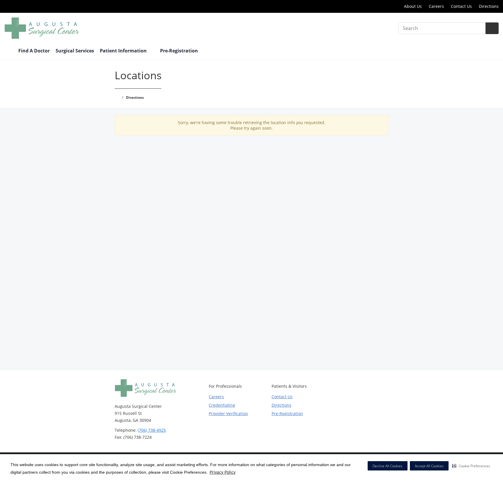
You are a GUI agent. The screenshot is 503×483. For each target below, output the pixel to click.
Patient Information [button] (124, 50)
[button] (471, 465)
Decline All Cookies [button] (388, 465)
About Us (413, 6)
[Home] (8, 51)
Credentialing (222, 405)
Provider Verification (228, 413)
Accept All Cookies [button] (429, 465)
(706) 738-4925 (152, 430)
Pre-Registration (179, 50)
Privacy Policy (222, 472)
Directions (489, 6)
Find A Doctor (34, 50)
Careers (436, 6)
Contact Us (461, 6)
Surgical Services (75, 50)
